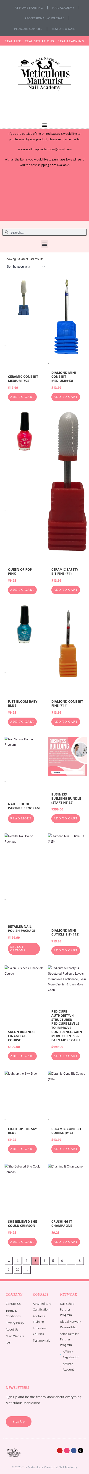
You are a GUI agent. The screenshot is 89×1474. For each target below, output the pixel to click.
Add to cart (22, 396)
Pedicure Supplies (28, 29)
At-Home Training (29, 8)
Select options (18, 948)
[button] (44, 125)
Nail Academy (63, 8)
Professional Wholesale (44, 18)
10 (17, 1269)
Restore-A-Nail (63, 29)
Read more (21, 818)
